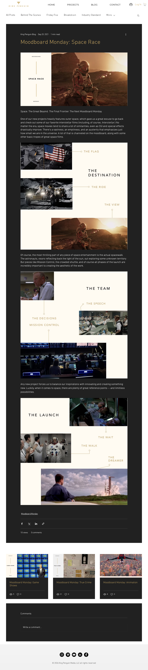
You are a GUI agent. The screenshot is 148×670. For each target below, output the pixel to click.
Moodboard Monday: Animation (120, 582)
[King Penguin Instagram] (62, 655)
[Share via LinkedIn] (36, 523)
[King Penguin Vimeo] (68, 655)
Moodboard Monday (29, 514)
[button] (145, 4)
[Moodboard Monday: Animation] (121, 566)
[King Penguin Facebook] (86, 655)
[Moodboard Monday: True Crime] (74, 566)
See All (139, 549)
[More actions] (125, 34)
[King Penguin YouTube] (74, 655)
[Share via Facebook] (22, 523)
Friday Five (52, 15)
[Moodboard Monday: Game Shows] (27, 566)
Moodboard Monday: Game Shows (24, 584)
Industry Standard (91, 15)
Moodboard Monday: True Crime (74, 582)
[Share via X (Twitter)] (29, 523)
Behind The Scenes (31, 15)
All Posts (10, 15)
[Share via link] (43, 523)
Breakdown (70, 15)
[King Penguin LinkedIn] (80, 655)
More (109, 15)
